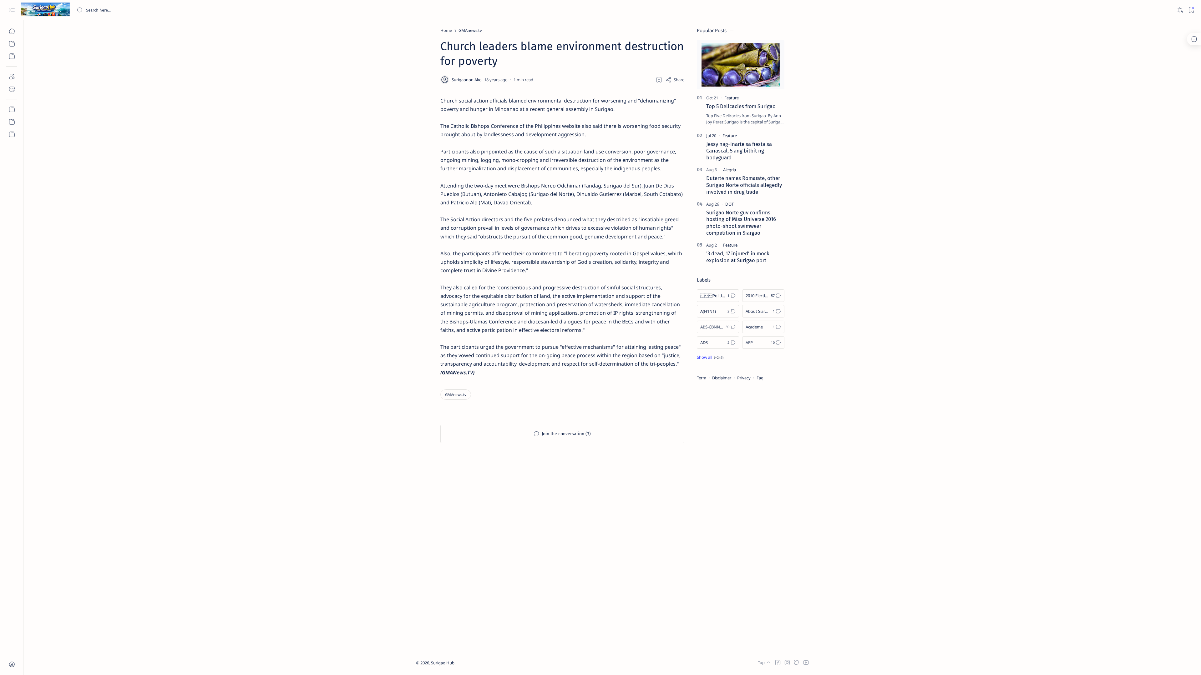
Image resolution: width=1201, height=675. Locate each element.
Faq (760, 378)
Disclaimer (721, 378)
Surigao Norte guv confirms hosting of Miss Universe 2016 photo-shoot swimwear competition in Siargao (741, 222)
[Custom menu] (11, 109)
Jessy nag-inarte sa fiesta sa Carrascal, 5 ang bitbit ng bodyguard (739, 151)
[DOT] (729, 204)
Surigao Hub (443, 663)
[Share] (674, 80)
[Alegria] (729, 170)
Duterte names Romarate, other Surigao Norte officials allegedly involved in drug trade (744, 185)
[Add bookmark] (659, 80)
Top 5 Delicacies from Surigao (741, 106)
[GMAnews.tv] (455, 394)
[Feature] (731, 98)
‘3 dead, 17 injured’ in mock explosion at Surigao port (737, 256)
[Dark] (1179, 10)
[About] (11, 76)
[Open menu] (11, 10)
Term (701, 378)
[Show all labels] (710, 357)
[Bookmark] (1191, 10)
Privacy (744, 378)
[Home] (11, 31)
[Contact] (11, 89)
